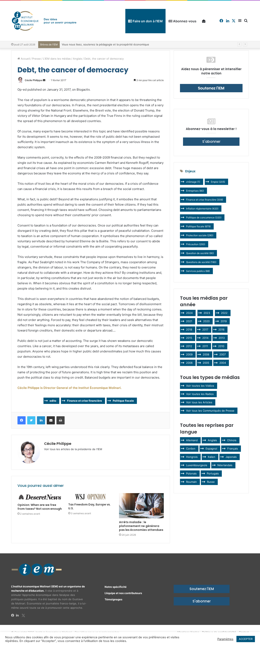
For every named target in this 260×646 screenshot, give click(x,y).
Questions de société (201, 262)
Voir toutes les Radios (200, 394)
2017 (205, 329)
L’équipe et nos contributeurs (123, 593)
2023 (207, 312)
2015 (189, 337)
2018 (189, 329)
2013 (222, 337)
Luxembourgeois (196, 465)
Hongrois (192, 456)
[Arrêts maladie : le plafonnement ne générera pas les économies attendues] (141, 505)
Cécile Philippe (33, 80)
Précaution (195, 244)
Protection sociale (199, 235)
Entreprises (195, 190)
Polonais (191, 473)
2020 (206, 321)
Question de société (200, 253)
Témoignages (113, 599)
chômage (193, 181)
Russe (211, 481)
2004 (222, 362)
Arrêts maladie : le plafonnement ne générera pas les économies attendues (141, 526)
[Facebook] (13, 615)
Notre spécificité (116, 586)
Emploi (218, 181)
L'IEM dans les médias (57, 58)
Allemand (192, 440)
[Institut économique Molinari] (44, 21)
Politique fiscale (123, 400)
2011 (205, 346)
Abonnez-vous (184, 21)
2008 (206, 354)
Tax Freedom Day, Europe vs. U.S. (89, 506)
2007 (222, 354)
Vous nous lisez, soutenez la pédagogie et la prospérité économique (105, 44)
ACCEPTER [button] (245, 639)
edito (53, 400)
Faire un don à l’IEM (147, 21)
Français (232, 448)
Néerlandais (224, 465)
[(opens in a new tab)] (39, 497)
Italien (211, 456)
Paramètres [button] (225, 639)
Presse (36, 58)
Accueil (25, 58)
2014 (205, 337)
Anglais (77, 58)
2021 (189, 321)
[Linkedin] (18, 615)
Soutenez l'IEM (202, 588)
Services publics (198, 271)
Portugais (213, 473)
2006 (189, 362)
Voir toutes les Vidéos (200, 385)
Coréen (190, 448)
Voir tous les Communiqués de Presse (210, 410)
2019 (224, 321)
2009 (189, 354)
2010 (221, 346)
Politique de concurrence (203, 217)
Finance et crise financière (84, 400)
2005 (206, 362)
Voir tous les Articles (199, 402)
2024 (189, 312)
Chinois (231, 440)
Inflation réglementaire (202, 208)
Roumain (191, 481)
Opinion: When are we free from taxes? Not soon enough (39, 507)
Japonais (231, 456)
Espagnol (211, 448)
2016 (221, 329)
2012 (189, 346)
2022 (224, 312)
